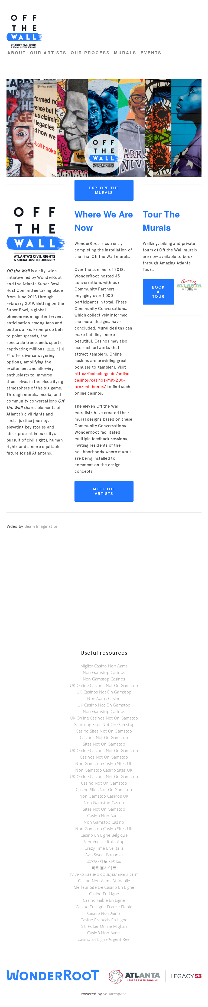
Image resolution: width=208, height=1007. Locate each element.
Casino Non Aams (104, 815)
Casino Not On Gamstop (104, 783)
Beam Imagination (41, 526)
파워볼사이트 (104, 867)
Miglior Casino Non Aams (104, 666)
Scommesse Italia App (104, 841)
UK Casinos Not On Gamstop (104, 692)
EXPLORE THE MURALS (104, 190)
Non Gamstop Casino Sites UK (103, 763)
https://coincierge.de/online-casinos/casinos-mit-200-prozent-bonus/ (102, 380)
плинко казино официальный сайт (104, 874)
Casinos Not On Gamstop (104, 737)
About (16, 53)
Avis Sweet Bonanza (104, 854)
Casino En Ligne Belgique (104, 835)
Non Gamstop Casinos (104, 672)
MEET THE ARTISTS (104, 491)
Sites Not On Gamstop (104, 744)
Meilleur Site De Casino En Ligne (104, 887)
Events (151, 53)
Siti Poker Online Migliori (104, 926)
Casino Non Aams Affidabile (104, 880)
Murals (125, 53)
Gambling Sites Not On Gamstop (104, 724)
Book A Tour (158, 292)
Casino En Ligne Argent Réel (103, 939)
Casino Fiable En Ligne (104, 900)
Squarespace (114, 993)
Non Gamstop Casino (104, 802)
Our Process (90, 53)
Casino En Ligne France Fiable (104, 906)
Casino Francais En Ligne (103, 919)
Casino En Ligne (104, 893)
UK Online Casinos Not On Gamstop (104, 685)
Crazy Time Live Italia (104, 848)
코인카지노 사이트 (104, 861)
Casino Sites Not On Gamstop (104, 731)
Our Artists (48, 53)
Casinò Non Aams (104, 932)
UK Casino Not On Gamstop (103, 705)
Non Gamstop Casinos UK (104, 796)
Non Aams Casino (104, 698)
